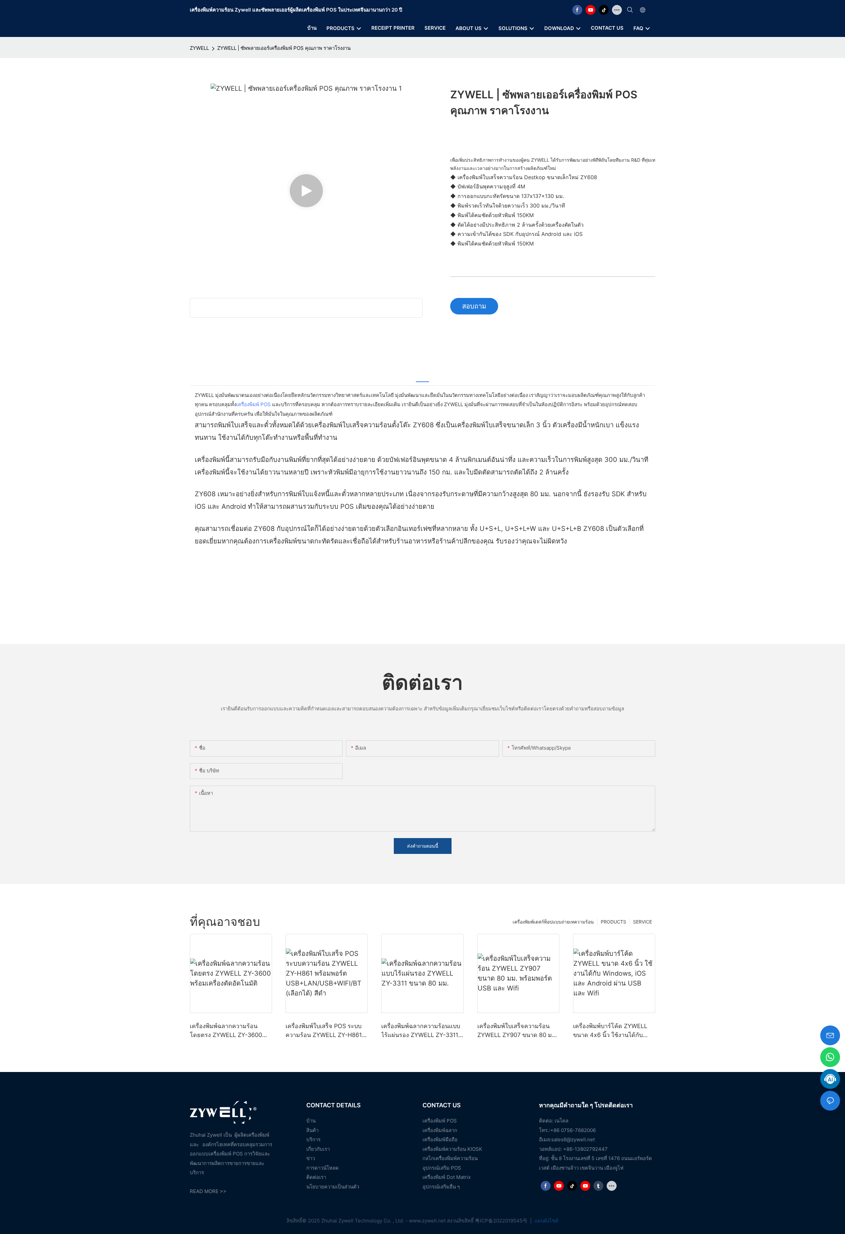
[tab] (422, 377)
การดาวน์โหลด (322, 1168)
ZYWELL (199, 48)
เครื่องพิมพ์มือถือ (439, 1139)
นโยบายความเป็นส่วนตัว (332, 1187)
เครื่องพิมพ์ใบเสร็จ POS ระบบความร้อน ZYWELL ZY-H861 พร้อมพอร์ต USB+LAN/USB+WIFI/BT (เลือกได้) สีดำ (324, 1031)
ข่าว (310, 1158)
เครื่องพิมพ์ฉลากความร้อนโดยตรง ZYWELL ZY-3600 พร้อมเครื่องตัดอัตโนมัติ (226, 1031)
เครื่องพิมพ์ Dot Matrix (446, 1177)
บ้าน (311, 1121)
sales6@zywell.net (573, 1139)
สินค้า (312, 1130)
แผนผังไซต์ (545, 1221)
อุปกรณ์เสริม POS (441, 1168)
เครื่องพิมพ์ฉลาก (439, 1130)
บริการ (313, 1139)
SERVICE (642, 922)
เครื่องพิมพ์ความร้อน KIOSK (452, 1149)
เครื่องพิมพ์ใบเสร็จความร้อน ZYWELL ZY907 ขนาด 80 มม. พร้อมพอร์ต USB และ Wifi (517, 1031)
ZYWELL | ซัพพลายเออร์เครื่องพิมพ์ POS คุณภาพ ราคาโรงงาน (284, 48)
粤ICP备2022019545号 (502, 1221)
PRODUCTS (613, 922)
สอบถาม (474, 306)
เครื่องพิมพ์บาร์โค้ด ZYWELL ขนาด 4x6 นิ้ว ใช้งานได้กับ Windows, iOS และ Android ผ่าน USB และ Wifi (610, 1031)
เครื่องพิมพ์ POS (253, 404)
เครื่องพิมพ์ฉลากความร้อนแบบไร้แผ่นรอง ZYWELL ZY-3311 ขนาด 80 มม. (420, 1031)
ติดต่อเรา (316, 1177)
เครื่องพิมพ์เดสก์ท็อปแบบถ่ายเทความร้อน (553, 922)
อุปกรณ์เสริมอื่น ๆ (441, 1187)
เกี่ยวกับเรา (318, 1149)
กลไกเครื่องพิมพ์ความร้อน (450, 1158)
